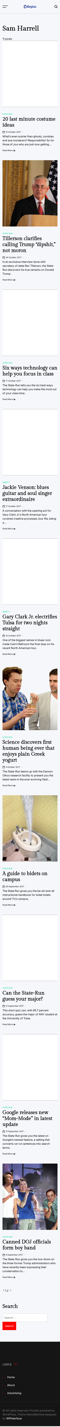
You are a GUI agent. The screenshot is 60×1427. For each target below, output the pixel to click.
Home (11, 1377)
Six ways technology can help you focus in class (29, 371)
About (11, 1385)
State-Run (7, 114)
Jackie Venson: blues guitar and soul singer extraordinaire (27, 493)
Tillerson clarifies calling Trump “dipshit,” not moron (29, 244)
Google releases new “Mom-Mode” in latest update (27, 1118)
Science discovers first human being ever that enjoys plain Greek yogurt (28, 751)
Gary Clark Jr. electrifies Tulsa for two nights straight (29, 623)
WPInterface (14, 1418)
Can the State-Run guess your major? (23, 996)
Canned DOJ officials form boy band (26, 1245)
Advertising (14, 1393)
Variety (6, 482)
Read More (7, 150)
